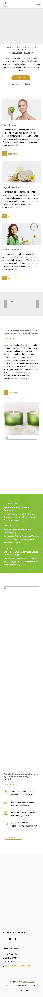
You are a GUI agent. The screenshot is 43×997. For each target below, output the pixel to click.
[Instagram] (10, 939)
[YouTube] (15, 939)
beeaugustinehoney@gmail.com (17, 966)
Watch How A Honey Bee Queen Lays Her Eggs (21, 553)
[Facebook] (4, 939)
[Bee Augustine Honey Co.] (5, 4)
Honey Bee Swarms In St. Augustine (17, 508)
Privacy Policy (21, 985)
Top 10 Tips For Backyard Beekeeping (17, 531)
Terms (8, 985)
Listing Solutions (28, 982)
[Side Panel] (38, 4)
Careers (34, 985)
